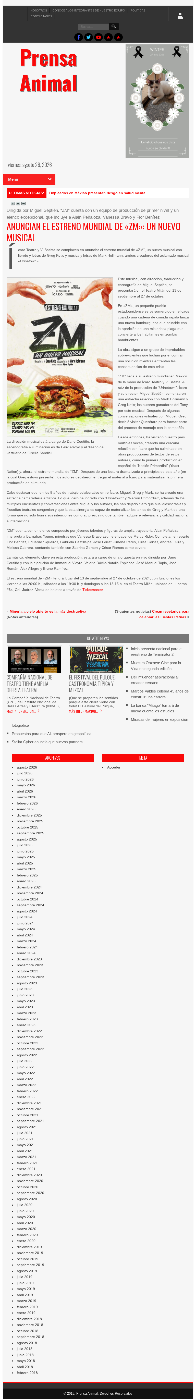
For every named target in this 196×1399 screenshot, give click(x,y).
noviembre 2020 (30, 1181)
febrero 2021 (27, 1163)
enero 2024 (26, 953)
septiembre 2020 (30, 1193)
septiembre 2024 (30, 905)
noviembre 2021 (30, 1109)
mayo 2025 (26, 857)
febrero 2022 (27, 1091)
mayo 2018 (26, 1361)
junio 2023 (25, 995)
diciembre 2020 (29, 1175)
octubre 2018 (27, 1331)
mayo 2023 (26, 1001)
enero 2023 (26, 1025)
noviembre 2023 (30, 965)
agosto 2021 (27, 1127)
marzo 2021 (26, 1157)
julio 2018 (24, 1349)
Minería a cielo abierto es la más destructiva (48, 611)
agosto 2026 (27, 767)
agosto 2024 (27, 911)
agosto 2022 (27, 1055)
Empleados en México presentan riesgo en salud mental (97, 193)
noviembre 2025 (30, 821)
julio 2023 (24, 989)
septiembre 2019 (30, 1265)
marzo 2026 (26, 797)
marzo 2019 (26, 1301)
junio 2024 (25, 923)
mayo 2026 (26, 785)
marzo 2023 (26, 1013)
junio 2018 (25, 1355)
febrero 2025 (27, 875)
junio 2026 (25, 779)
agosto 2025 (27, 839)
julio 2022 (24, 1061)
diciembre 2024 (29, 887)
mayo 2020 (26, 1217)
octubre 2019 (27, 1259)
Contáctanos (41, 16)
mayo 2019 (26, 1289)
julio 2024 (24, 917)
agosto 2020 (27, 1199)
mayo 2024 (26, 929)
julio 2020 (24, 1205)
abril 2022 (25, 1079)
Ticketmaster (92, 590)
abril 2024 (25, 935)
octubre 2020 (27, 1187)
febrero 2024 (27, 947)
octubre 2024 (27, 899)
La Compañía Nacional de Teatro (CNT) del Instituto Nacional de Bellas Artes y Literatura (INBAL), (33, 702)
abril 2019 (25, 1295)
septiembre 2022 (30, 1049)
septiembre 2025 (30, 833)
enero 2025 (26, 881)
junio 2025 (25, 851)
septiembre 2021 (30, 1121)
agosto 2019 (27, 1271)
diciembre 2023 (29, 959)
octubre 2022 (27, 1043)
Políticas (138, 10)
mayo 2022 (26, 1073)
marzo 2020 (26, 1229)
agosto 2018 (27, 1343)
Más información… (21, 711)
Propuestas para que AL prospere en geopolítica (51, 734)
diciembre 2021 (29, 1103)
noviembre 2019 (30, 1253)
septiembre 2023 (30, 977)
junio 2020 (25, 1211)
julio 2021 (24, 1133)
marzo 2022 (26, 1085)
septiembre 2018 (30, 1337)
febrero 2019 (27, 1307)
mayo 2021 (26, 1145)
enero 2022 (26, 1097)
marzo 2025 (26, 869)
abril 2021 (25, 1151)
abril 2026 (25, 791)
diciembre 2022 (29, 1031)
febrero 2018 (27, 1373)
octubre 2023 (27, 971)
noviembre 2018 (30, 1325)
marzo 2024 (26, 941)
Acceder (113, 767)
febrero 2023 (27, 1019)
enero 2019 (26, 1313)
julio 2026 (24, 773)
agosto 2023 (27, 983)
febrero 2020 (27, 1235)
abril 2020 (25, 1223)
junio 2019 (25, 1283)
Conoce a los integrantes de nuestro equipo (89, 10)
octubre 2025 (27, 827)
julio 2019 (24, 1277)
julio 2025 (24, 845)
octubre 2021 (27, 1115)
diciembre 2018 (29, 1319)
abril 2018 (25, 1367)
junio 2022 (25, 1067)
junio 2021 (25, 1139)
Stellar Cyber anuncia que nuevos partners (47, 742)
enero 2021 (26, 1169)
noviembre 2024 (30, 893)
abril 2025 (25, 863)
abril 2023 (25, 1007)
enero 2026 (26, 809)
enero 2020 (26, 1241)
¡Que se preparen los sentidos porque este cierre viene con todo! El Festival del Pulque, (93, 702)
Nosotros (39, 10)
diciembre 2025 (29, 815)
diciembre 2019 (29, 1247)
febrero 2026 (27, 803)
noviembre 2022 (30, 1037)
